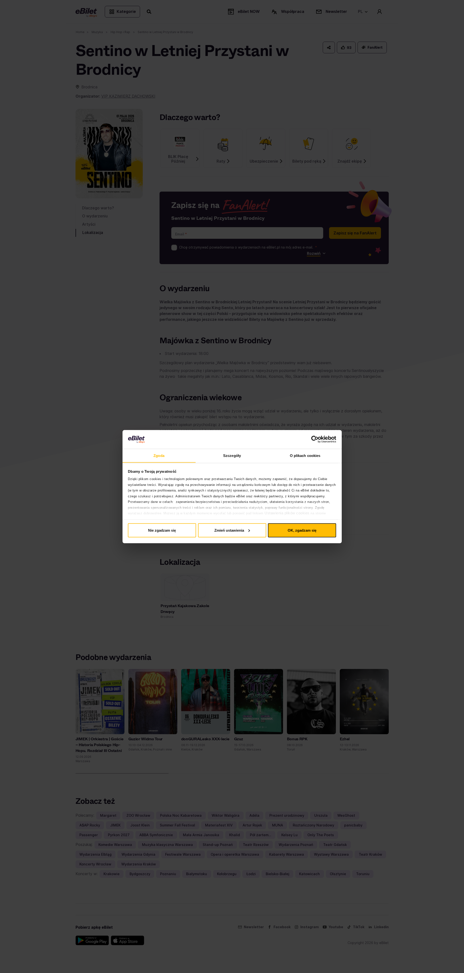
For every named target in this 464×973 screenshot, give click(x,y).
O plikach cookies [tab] (305, 455)
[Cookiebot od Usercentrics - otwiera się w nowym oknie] (315, 439)
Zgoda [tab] (158, 455)
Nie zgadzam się (162, 530)
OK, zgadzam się (302, 530)
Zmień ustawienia (229, 530)
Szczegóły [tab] (232, 455)
